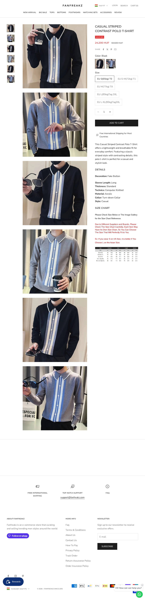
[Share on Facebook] (103, 49)
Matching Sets (90, 12)
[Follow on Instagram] (15, 576)
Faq (67, 524)
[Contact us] (139, 594)
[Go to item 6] (11, 79)
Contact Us (71, 540)
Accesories (106, 12)
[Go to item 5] (11, 69)
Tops (52, 12)
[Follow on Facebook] (8, 576)
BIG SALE (43, 12)
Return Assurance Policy (78, 560)
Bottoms (61, 12)
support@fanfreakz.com (72, 497)
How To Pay (72, 545)
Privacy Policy (72, 550)
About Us (70, 535)
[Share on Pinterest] (111, 49)
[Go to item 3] (11, 48)
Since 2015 (58, 589)
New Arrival (29, 12)
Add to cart (116, 122)
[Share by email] (115, 49)
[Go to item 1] (11, 28)
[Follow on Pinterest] (23, 576)
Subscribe (107, 546)
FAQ (107, 493)
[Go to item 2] (11, 38)
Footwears (74, 12)
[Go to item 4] (11, 59)
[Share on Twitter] (107, 49)
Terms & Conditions (76, 530)
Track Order (71, 555)
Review (118, 12)
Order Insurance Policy (77, 566)
